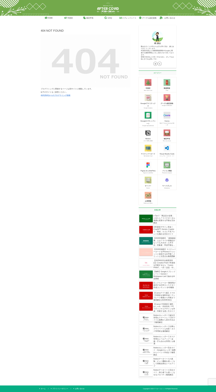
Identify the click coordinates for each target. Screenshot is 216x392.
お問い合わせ (79, 389)
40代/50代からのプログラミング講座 (55, 95)
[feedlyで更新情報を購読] (155, 64)
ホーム (43, 389)
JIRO (158, 43)
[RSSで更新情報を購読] (160, 64)
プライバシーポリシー (60, 389)
